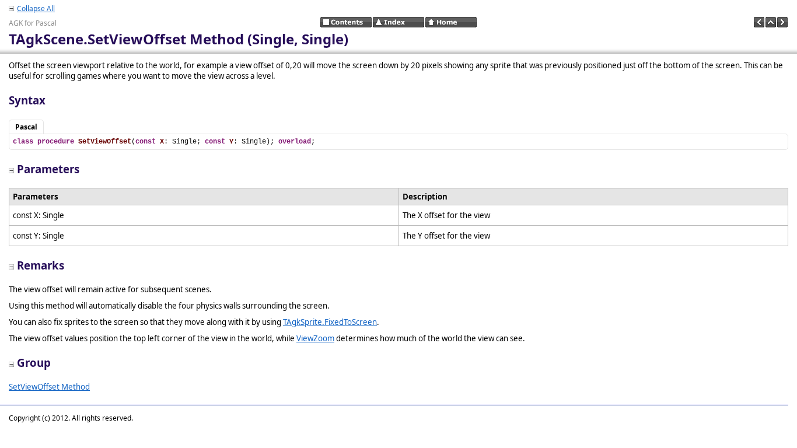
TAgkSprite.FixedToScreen (330, 322)
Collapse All (36, 8)
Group (34, 362)
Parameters (48, 169)
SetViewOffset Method (49, 387)
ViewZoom (315, 338)
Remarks (40, 265)
